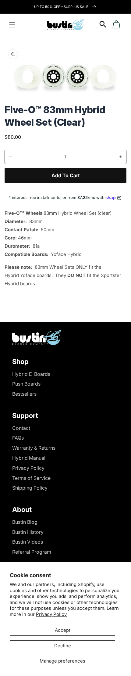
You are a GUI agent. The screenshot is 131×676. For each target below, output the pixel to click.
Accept (62, 630)
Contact (21, 428)
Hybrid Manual (28, 458)
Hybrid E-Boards (31, 374)
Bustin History (28, 532)
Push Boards (26, 384)
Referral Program (31, 552)
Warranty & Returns (33, 448)
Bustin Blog (24, 522)
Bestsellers (24, 394)
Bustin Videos (27, 542)
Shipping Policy (30, 488)
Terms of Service (31, 478)
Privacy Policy (51, 614)
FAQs (18, 438)
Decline (62, 646)
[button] (12, 24)
